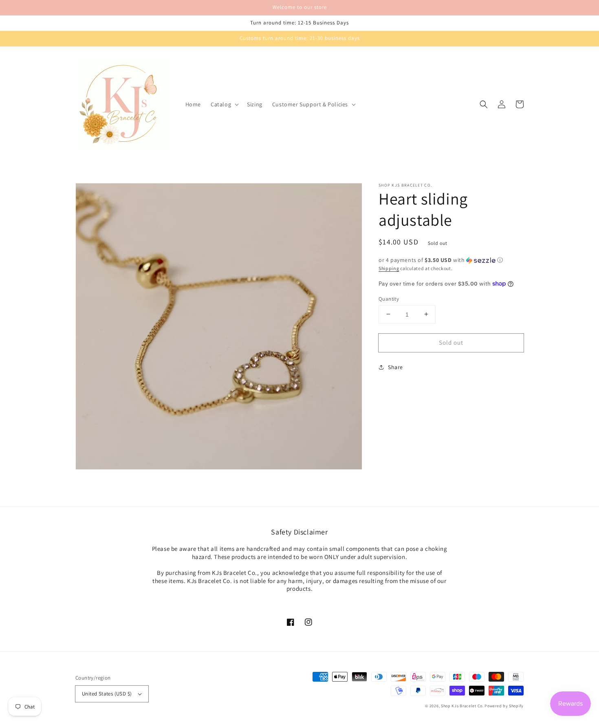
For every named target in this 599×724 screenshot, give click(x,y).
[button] (224, 104)
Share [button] (395, 367)
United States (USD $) (107, 693)
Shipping (389, 268)
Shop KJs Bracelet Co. (462, 706)
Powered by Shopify (504, 706)
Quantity (389, 298)
